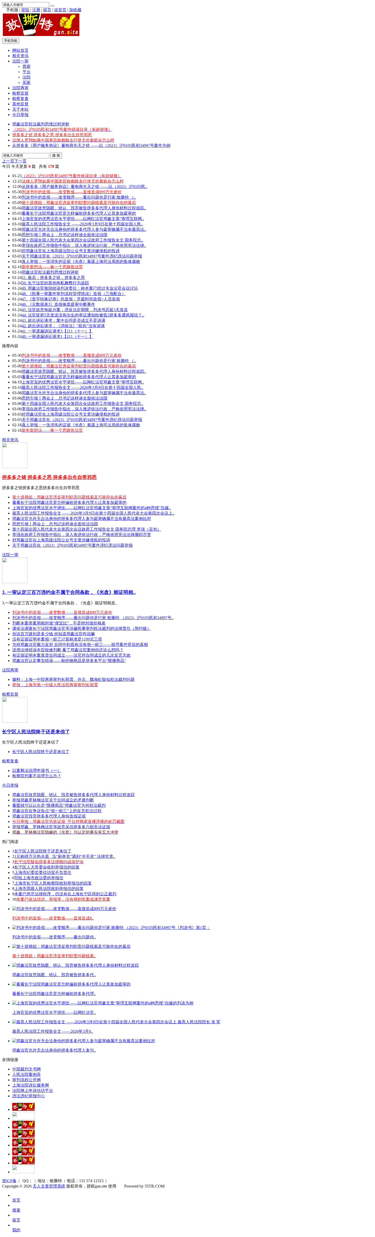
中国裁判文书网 (26, 1069)
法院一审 (20, 61)
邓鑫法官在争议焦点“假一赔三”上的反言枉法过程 (57, 811)
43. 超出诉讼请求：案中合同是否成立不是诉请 (63, 320)
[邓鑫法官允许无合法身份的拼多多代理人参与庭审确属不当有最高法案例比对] (83, 1041)
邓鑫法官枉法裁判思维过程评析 (40, 124)
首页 (16, 1200)
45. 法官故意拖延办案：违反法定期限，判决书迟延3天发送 (75, 310)
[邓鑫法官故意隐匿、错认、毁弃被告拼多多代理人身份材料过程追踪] (75, 965)
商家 (26, 66)
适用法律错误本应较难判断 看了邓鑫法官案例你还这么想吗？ (67, 650)
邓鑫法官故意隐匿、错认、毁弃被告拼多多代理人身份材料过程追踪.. (84, 208)
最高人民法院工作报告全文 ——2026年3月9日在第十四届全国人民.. (82, 224)
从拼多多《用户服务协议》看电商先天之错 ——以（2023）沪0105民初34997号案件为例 (91, 145)
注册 (36, 10)
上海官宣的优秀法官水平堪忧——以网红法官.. (54, 1012)
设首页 (60, 10)
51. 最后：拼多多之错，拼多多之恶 (53, 277)
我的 (16, 1230)
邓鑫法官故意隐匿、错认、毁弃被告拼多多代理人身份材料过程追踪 (73, 795)
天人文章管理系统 (49, 1186)
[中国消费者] (23, 1127)
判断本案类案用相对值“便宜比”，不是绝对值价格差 (59, 623)
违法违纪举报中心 (28, 1096)
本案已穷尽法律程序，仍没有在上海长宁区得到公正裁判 (65, 894)
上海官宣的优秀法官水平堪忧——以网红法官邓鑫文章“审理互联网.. (83, 218)
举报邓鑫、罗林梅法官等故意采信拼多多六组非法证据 (61, 827)
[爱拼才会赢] (23, 1109)
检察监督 (20, 93)
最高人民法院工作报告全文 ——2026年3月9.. (52, 1031)
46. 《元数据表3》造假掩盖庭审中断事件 (58, 304)
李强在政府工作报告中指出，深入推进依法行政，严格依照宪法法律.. (84, 245)
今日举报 (20, 114)
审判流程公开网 (26, 1080)
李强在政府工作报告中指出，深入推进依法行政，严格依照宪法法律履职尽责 (81, 534)
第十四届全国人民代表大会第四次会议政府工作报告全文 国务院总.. (82, 240)
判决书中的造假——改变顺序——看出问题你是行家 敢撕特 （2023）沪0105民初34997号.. (92, 618)
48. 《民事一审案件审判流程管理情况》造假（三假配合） (74, 293)
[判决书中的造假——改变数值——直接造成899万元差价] (64, 909)
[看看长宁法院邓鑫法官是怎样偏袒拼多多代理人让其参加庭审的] (71, 984)
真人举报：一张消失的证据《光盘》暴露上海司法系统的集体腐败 (81, 261)
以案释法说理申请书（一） (36, 770)
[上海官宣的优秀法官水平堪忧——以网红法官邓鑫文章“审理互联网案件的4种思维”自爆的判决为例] (102, 1003)
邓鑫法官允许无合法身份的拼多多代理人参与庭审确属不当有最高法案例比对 (81, 518)
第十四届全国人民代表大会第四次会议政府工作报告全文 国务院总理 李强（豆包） (86, 529)
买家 (26, 82)
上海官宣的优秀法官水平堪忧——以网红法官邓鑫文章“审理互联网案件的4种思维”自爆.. (91, 508)
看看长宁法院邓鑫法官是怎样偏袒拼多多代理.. (54, 993)
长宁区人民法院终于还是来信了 (36, 731)
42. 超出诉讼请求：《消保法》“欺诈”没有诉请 (63, 326)
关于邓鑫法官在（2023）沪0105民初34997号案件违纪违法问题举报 (82, 256)
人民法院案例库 (26, 1074)
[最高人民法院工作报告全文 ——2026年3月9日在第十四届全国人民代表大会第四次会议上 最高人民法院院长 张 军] (116, 1022)
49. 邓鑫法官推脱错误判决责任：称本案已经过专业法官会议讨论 (80, 288)
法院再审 (20, 88)
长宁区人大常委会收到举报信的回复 (47, 867)
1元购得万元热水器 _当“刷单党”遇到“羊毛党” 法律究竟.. (64, 856)
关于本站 (20, 109)
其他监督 (20, 104)
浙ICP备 (9, 1181)
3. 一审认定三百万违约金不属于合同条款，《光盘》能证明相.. (69, 592)
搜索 (16, 1210)
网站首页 (20, 50)
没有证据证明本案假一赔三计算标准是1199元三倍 (57, 639)
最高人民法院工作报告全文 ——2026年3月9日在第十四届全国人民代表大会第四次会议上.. (93, 513)
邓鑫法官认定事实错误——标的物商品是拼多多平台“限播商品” (69, 660)
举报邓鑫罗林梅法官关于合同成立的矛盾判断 (53, 800)
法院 (26, 77)
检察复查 (20, 98)
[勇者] (23, 1163)
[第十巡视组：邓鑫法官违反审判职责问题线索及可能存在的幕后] (71, 946)
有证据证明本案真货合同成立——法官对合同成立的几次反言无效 (71, 655)
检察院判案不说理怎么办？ (36, 776)
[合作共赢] (23, 1145)
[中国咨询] (23, 1118)
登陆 (25, 10)
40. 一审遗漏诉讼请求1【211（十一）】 (57, 336)
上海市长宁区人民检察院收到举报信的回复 (53, 883)
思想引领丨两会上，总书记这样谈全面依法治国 (64, 235)
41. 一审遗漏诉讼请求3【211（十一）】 (57, 331)
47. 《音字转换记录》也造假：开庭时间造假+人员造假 (71, 299)
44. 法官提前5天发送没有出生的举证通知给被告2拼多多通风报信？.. (83, 315)
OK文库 (122, 1191)
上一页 (8, 161)
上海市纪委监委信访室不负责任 (42, 872)
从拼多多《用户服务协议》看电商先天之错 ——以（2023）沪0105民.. (84, 186)
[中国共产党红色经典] (23, 1136)
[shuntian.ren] (23, 1154)
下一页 (20, 161)
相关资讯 (20, 56)
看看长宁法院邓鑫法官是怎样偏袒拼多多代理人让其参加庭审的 (79, 213)
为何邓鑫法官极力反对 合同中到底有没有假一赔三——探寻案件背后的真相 (80, 644)
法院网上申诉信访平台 (32, 1090)
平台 (26, 72)
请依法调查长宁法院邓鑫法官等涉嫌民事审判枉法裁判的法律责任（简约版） (81, 628)
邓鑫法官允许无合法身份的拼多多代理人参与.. (54, 1050)
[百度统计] (23, 1172)
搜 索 (56, 155)
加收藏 (75, 10)
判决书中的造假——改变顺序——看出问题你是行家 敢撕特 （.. (79, 197)
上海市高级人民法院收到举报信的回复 (49, 888)
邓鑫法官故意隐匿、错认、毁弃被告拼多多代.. (54, 975)
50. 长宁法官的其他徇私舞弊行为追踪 (55, 283)
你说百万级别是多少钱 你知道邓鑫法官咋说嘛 (53, 634)
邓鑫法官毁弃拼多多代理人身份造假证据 (49, 816)
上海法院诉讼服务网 (30, 1085)
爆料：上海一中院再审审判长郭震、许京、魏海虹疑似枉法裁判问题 (73, 679)
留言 (47, 10)
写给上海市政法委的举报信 (38, 878)
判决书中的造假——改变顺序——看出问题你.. (54, 937)
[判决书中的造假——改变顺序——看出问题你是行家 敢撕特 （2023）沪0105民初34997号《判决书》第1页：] (111, 927)
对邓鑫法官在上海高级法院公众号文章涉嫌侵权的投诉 (71, 251)
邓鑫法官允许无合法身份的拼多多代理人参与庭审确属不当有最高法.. (84, 229)
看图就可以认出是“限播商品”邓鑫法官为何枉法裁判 (59, 805)
